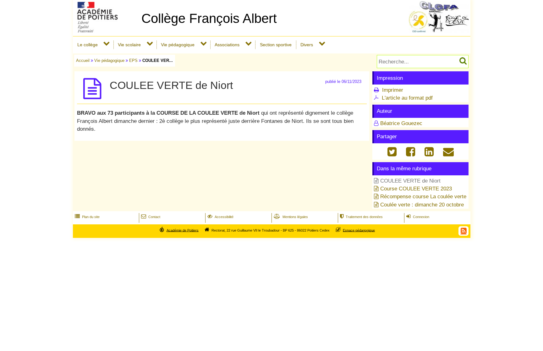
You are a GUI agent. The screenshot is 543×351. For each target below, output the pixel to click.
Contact (150, 217)
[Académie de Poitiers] (105, 31)
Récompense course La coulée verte (423, 197)
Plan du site (87, 217)
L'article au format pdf (407, 98)
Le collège (87, 44)
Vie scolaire (129, 44)
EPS (133, 60)
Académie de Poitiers (183, 230)
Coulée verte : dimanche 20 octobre (422, 205)
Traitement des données (361, 217)
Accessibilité (220, 217)
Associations (227, 44)
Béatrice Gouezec (401, 123)
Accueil (83, 60)
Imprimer (392, 90)
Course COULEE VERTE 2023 (416, 189)
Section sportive (276, 44)
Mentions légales (291, 217)
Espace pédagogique (359, 230)
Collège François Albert (209, 18)
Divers (306, 44)
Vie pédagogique (178, 44)
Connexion (417, 217)
